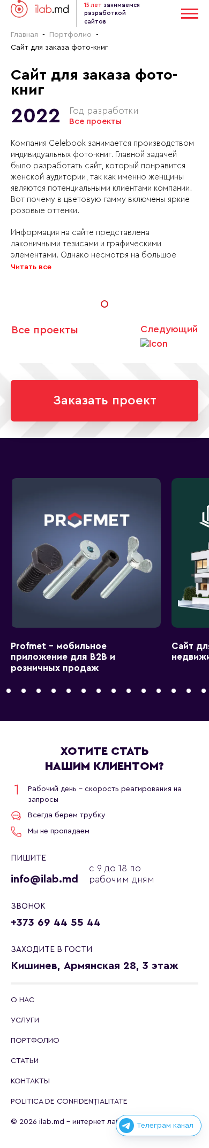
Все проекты (95, 121)
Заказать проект (104, 400)
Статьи (25, 1061)
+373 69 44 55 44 (56, 922)
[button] (104, 304)
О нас (22, 1000)
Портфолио (70, 34)
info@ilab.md (44, 879)
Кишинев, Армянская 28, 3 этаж (94, 965)
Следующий (169, 329)
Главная (24, 34)
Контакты (30, 1081)
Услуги (25, 1020)
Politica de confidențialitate (69, 1101)
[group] (86, 576)
